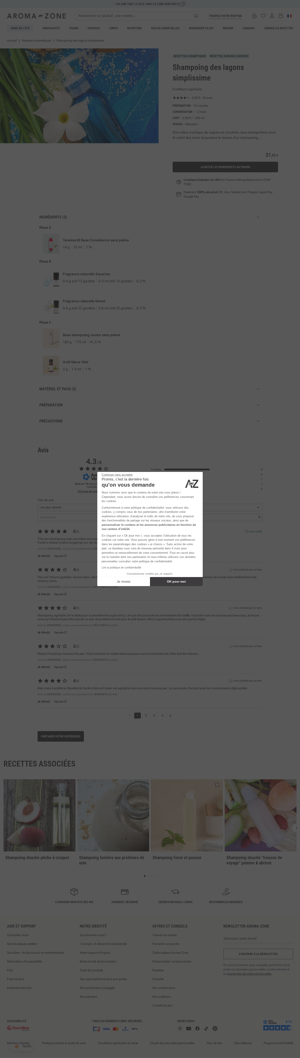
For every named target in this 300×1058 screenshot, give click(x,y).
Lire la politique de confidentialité (121, 567)
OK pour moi (176, 581)
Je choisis (123, 581)
